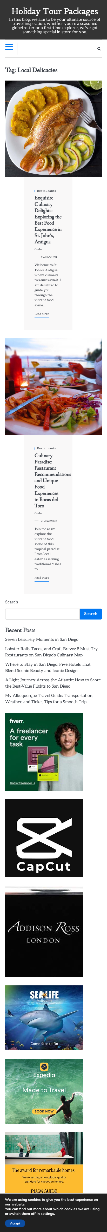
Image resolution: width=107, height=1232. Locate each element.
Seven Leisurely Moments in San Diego (41, 639)
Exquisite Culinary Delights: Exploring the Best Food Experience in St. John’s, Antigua (48, 220)
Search (11, 602)
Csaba (38, 249)
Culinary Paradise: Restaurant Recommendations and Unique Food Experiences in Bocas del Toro (53, 480)
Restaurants (46, 191)
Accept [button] (15, 1223)
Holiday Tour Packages (55, 11)
